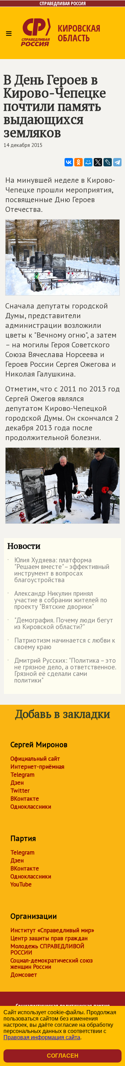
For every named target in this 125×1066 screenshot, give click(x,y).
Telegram (22, 774)
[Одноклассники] (78, 162)
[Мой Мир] (88, 162)
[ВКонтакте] (69, 162)
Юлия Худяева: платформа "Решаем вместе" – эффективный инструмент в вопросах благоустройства (58, 570)
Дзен (17, 782)
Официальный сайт (35, 758)
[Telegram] (117, 162)
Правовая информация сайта (41, 1037)
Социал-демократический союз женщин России (51, 963)
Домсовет (23, 975)
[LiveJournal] (107, 162)
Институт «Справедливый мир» (52, 930)
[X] (98, 162)
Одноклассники (30, 806)
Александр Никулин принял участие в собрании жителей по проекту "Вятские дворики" (57, 600)
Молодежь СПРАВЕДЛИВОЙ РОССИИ (47, 949)
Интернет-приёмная (37, 766)
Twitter (20, 790)
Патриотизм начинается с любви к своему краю (61, 644)
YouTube (21, 884)
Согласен (62, 1056)
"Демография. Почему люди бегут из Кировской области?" (60, 624)
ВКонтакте (24, 798)
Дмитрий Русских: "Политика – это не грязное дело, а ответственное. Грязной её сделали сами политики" (61, 670)
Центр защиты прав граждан (49, 938)
